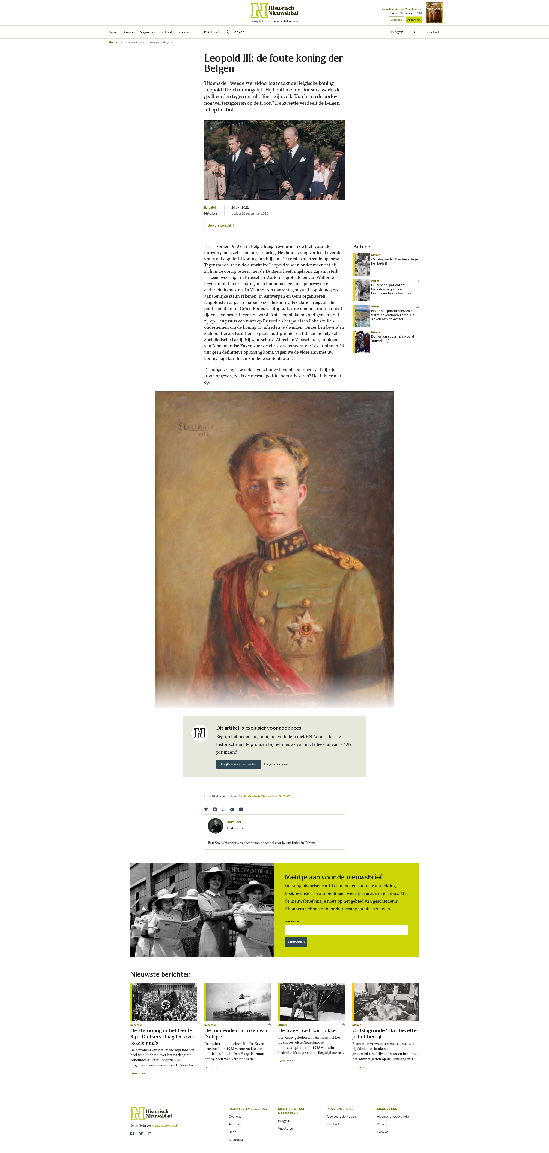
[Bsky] (141, 1133)
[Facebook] (215, 809)
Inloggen (284, 1121)
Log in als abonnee (278, 764)
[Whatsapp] (223, 809)
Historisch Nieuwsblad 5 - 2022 (267, 796)
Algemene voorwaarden (394, 1116)
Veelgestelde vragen (341, 1116)
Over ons (235, 1116)
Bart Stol (210, 207)
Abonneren (414, 19)
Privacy (382, 1124)
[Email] (232, 809)
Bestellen (396, 19)
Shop (416, 32)
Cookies (382, 1132)
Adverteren (237, 1139)
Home (113, 42)
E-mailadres (292, 921)
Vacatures (285, 1128)
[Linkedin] (241, 809)
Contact (433, 32)
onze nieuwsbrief (165, 1125)
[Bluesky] (206, 809)
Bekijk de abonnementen (238, 764)
